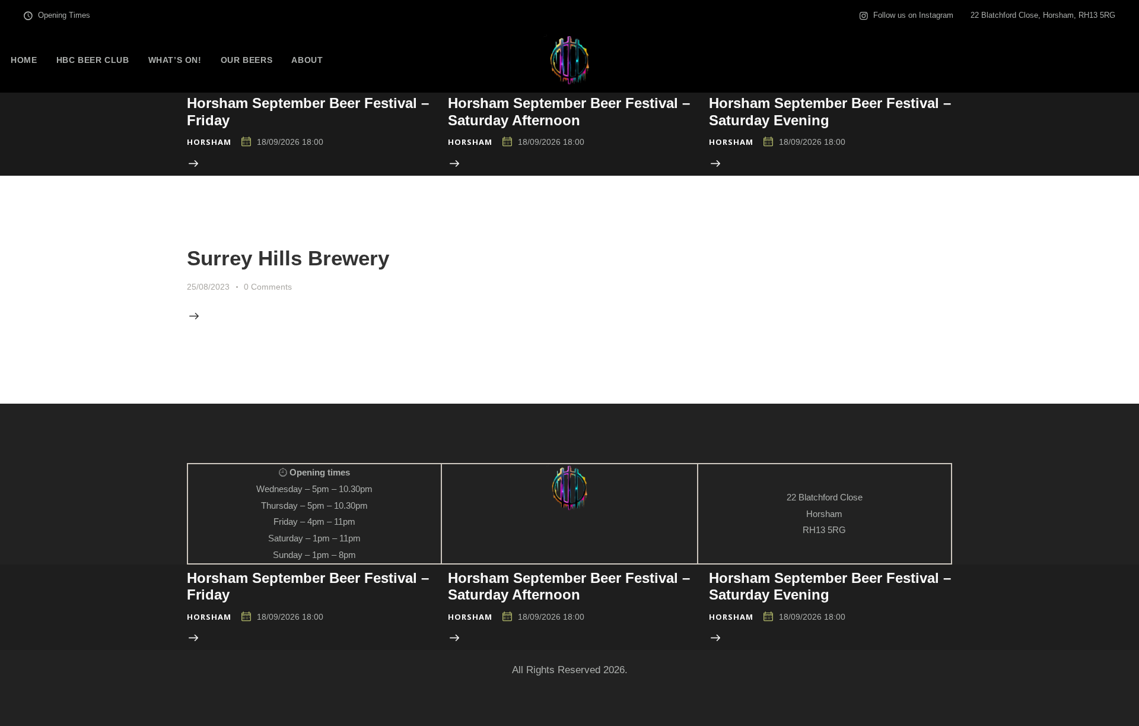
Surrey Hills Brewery (288, 258)
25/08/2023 (208, 286)
